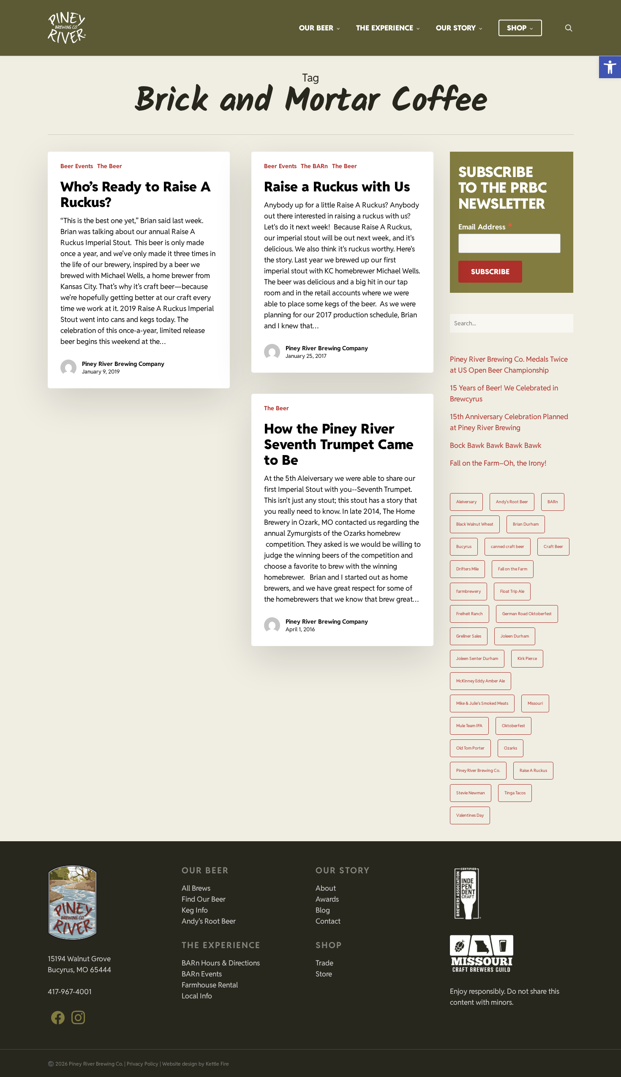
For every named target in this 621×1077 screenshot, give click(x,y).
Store (324, 974)
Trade (324, 963)
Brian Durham (526, 524)
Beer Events (76, 166)
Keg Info (195, 910)
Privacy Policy (142, 1064)
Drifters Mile (467, 569)
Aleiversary (466, 501)
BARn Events (202, 974)
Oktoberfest (513, 725)
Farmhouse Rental (210, 985)
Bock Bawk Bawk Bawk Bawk (496, 445)
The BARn (314, 166)
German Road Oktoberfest (527, 613)
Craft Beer (553, 546)
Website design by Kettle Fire (195, 1064)
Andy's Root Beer (512, 501)
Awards (327, 899)
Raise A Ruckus (533, 770)
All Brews (196, 888)
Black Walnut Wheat (474, 524)
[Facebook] (58, 1018)
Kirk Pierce (527, 658)
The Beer (109, 166)
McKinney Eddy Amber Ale (480, 681)
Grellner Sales (468, 636)
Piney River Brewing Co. (478, 770)
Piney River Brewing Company (123, 364)
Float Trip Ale (512, 591)
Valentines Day (470, 815)
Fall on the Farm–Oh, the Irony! (498, 463)
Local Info (197, 996)
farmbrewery (468, 591)
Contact (328, 921)
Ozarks (510, 748)
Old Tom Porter (470, 748)
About (326, 888)
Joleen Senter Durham (477, 658)
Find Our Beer (204, 899)
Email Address (485, 226)
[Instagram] (78, 1018)
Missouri (535, 703)
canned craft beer (507, 546)
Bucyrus (463, 546)
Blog (323, 910)
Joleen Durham (515, 636)
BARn (552, 501)
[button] (610, 67)
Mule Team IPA (469, 725)
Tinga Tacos (515, 793)
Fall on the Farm (512, 569)
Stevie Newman (470, 793)
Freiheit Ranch (469, 613)
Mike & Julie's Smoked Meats (482, 703)
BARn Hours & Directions (221, 963)
